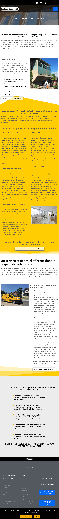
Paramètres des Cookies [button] (26, 516)
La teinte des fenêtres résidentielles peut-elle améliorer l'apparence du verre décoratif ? (29, 427)
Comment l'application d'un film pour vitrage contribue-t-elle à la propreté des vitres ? (29, 436)
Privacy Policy (24, 488)
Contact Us (23, 481)
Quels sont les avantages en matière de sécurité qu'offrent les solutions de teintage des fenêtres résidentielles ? (28, 417)
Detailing (5, 487)
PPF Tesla (5, 494)
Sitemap (23, 506)
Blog (22, 483)
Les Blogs (23, 496)
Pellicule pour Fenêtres (8, 506)
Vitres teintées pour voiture (9, 501)
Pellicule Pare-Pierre (7, 499)
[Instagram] (45, 3)
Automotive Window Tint (8, 485)
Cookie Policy (24, 490)
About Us (23, 486)
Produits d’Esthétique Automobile (10, 503)
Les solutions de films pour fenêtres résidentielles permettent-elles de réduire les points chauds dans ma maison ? (28, 407)
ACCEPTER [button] (37, 516)
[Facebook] (37, 3)
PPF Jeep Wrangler (7, 492)
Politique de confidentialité (27, 501)
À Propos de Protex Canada (27, 499)
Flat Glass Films (6, 490)
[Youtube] (41, 3)
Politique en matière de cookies (28, 503)
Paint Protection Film (7, 483)
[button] (55, 9)
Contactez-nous (24, 494)
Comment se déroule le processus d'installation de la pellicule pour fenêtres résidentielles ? (29, 397)
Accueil (2, 29)
